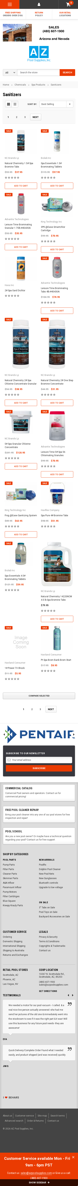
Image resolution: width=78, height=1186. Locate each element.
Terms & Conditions (49, 941)
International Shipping (14, 946)
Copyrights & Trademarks (52, 946)
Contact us (45, 950)
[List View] (15, 104)
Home (6, 84)
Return (39, 14)
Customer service (24, 1115)
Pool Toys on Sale (48, 912)
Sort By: (32, 104)
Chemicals (20, 84)
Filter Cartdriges (11, 896)
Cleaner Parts (10, 873)
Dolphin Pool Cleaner (50, 869)
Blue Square (9, 901)
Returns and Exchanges (15, 955)
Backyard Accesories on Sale (54, 916)
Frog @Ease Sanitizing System (21, 515)
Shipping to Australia (13, 950)
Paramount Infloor (12, 887)
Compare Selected (39, 696)
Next (36, 117)
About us (7, 1115)
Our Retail (65, 14)
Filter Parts (8, 869)
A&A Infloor (8, 883)
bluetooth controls (48, 883)
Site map (42, 1115)
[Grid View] (8, 104)
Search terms (58, 1115)
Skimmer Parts (10, 878)
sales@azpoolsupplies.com (36, 1173)
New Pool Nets (46, 873)
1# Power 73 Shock (15, 668)
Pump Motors (10, 892)
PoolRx (42, 864)
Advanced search (14, 1120)
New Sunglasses (48, 878)
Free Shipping (13, 14)
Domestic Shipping (12, 941)
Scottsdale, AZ (10, 975)
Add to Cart (21, 186)
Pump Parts (9, 864)
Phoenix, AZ (9, 979)
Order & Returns (35, 1120)
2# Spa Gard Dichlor (15, 290)
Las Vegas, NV (10, 984)
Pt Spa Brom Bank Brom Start (56, 660)
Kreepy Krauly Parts (13, 905)
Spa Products (38, 84)
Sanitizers (56, 84)
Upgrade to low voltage (51, 887)
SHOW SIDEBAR (38, 1182)
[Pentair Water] (39, 734)
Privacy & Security (48, 937)
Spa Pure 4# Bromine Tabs (54, 515)
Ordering (7, 937)
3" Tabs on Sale (47, 907)
